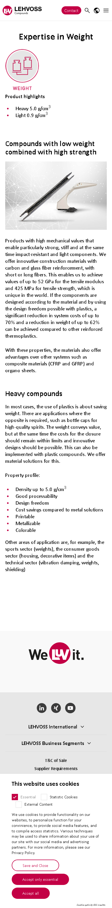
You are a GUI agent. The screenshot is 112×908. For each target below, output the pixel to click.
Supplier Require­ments (56, 768)
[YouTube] (70, 708)
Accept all (30, 893)
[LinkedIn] (42, 708)
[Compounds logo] (22, 10)
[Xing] (56, 708)
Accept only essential (40, 879)
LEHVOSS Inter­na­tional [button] (52, 726)
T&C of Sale (56, 760)
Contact (71, 10)
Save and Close (35, 865)
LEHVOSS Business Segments (53, 743)
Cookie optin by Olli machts (91, 905)
